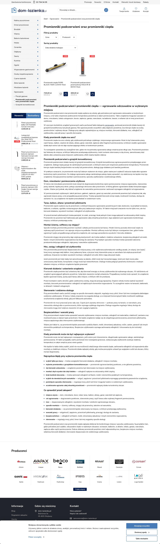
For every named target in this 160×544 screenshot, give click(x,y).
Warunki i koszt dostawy (131, 2)
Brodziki (17, 29)
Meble (16, 43)
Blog (13, 511)
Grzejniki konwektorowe (25, 105)
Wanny (17, 34)
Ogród (16, 65)
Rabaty (146, 2)
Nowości (97, 2)
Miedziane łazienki (21, 87)
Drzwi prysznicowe (21, 25)
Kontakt (116, 2)
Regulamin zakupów (19, 515)
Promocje (88, 2)
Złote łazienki (19, 83)
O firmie (107, 2)
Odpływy (17, 52)
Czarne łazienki (20, 78)
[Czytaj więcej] (80, 489)
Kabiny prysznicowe (21, 20)
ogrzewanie (109, 125)
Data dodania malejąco (54, 48)
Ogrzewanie (54, 19)
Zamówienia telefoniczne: (29, 2)
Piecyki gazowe (21, 96)
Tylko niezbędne (142, 539)
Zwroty (14, 519)
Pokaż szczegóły (35, 537)
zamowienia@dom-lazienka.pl (85, 518)
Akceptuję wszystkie (142, 526)
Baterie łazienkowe (21, 38)
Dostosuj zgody (141, 532)
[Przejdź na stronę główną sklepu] (29, 10)
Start (46, 19)
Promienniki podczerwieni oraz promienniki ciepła (80, 19)
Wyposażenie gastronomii (24, 69)
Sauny (16, 56)
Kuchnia (17, 60)
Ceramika (17, 47)
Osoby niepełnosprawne (23, 74)
